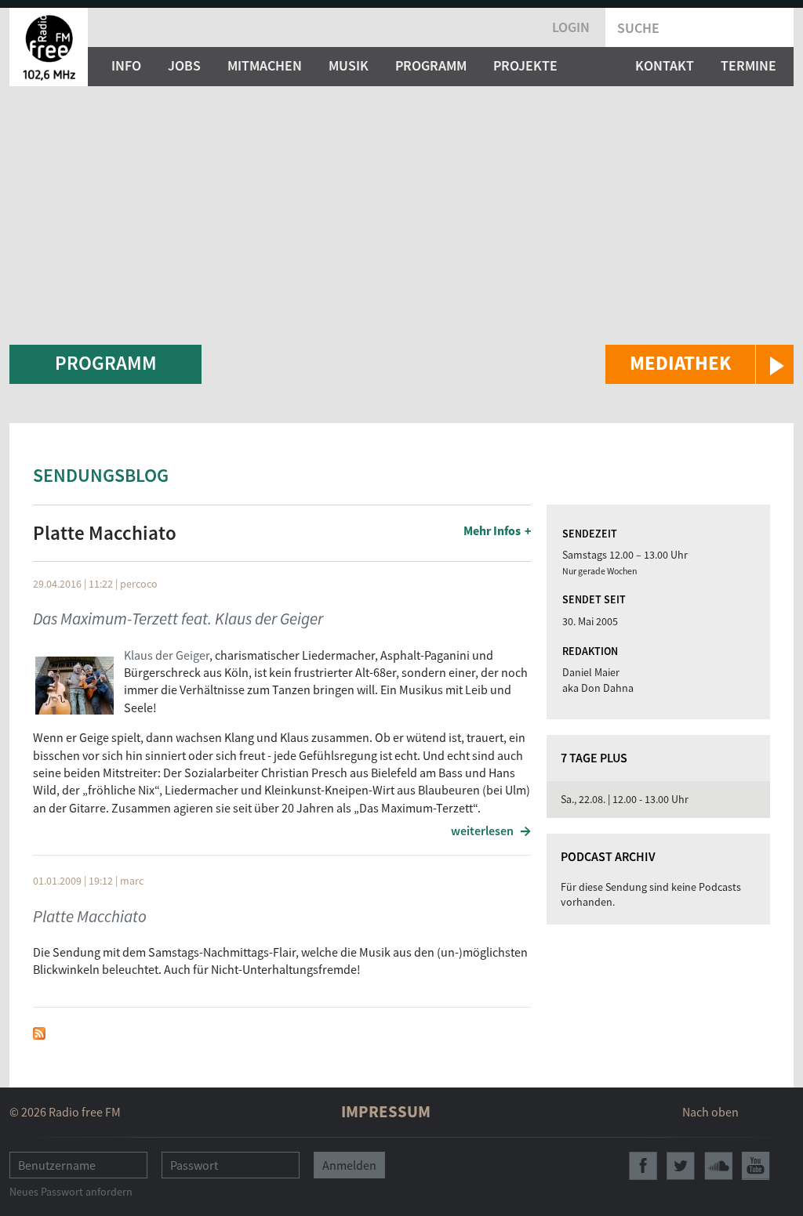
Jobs (184, 65)
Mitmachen (264, 65)
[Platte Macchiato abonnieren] (39, 1032)
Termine (748, 65)
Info (126, 65)
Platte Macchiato (90, 916)
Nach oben (710, 1112)
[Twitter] (681, 1166)
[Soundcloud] (718, 1166)
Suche (638, 28)
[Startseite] (48, 47)
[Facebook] (643, 1166)
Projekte (525, 65)
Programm (431, 65)
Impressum (386, 1111)
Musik (349, 65)
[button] (699, 364)
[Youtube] (756, 1166)
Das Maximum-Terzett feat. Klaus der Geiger (178, 618)
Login (571, 27)
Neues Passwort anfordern (71, 1192)
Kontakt (664, 65)
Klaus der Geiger (166, 655)
